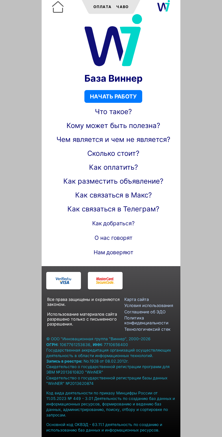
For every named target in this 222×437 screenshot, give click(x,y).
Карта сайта (136, 299)
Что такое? (113, 111)
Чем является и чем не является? (113, 139)
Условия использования (148, 305)
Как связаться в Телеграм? (113, 209)
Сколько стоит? (113, 153)
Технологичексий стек (147, 329)
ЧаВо (122, 7)
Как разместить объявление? (113, 181)
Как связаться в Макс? (113, 195)
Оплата (102, 7)
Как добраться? (113, 223)
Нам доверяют (113, 252)
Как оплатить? (113, 167)
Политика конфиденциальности (146, 320)
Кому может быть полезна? (113, 125)
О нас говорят (113, 237)
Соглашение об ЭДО (145, 311)
